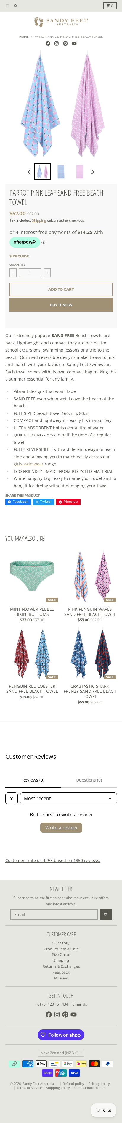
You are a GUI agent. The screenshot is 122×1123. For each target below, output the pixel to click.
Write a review (61, 827)
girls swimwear (29, 464)
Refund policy (73, 1084)
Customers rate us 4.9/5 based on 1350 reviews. (52, 860)
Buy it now (61, 305)
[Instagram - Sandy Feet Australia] (56, 43)
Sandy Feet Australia (38, 1084)
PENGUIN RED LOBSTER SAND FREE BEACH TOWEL (32, 689)
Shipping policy (58, 1088)
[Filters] (11, 798)
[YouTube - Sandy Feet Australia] (74, 43)
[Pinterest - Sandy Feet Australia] (65, 43)
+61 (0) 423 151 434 (51, 1004)
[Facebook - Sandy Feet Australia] (47, 43)
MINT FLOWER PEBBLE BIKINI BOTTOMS (32, 612)
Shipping (39, 220)
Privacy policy (99, 1084)
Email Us (80, 1004)
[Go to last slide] (29, 172)
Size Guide (19, 256)
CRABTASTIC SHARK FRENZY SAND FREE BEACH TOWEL (90, 691)
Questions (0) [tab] (89, 780)
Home (24, 36)
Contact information (90, 1088)
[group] (42, 171)
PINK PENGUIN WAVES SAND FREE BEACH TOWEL (90, 612)
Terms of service (29, 1088)
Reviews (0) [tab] (33, 780)
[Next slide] (93, 172)
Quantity (17, 264)
